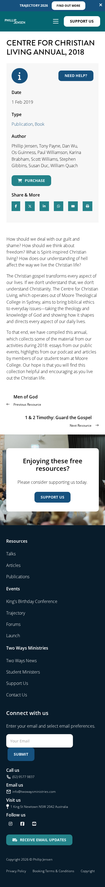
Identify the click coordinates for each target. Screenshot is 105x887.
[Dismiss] (100, 5)
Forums (13, 624)
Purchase (35, 180)
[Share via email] (73, 206)
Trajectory (15, 613)
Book (39, 124)
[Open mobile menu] (55, 21)
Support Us (82, 21)
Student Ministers (23, 672)
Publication (22, 124)
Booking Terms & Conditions (53, 871)
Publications (17, 577)
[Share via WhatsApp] (58, 206)
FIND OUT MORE (68, 5)
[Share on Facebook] (16, 206)
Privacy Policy (16, 871)
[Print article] (87, 206)
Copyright (88, 871)
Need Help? (76, 75)
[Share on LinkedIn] (44, 206)
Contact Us (16, 695)
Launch (13, 636)
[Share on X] (30, 206)
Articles (13, 565)
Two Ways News (21, 661)
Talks (11, 554)
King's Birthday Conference (31, 601)
